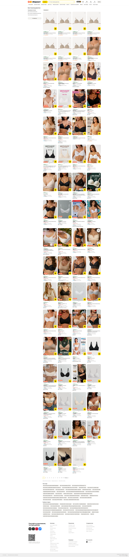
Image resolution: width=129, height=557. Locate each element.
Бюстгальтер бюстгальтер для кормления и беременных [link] (48, 250)
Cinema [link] (74, 221)
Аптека (51, 535)
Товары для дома (53, 534)
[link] (51, 485)
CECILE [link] (88, 194)
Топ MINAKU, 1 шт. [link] (62, 303)
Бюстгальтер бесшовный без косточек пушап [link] (93, 194)
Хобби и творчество (53, 538)
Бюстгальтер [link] (77, 58)
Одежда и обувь (52, 532)
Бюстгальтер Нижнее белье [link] (50, 221)
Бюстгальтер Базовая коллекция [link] (63, 138)
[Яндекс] (126, 555)
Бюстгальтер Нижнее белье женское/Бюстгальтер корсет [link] (93, 331)
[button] (46, 10)
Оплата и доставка (72, 526)
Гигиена (51, 529)
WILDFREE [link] (74, 110)
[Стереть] (73, 2)
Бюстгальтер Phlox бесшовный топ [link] (64, 250)
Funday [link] (88, 358)
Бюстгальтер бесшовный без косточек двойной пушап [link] (64, 359)
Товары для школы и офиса (54, 543)
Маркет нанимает (89, 531)
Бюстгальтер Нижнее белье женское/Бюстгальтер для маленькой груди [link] (50, 386)
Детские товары (52, 549)
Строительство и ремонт (54, 547)
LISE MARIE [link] (89, 221)
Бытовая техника (53, 528)
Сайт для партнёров (72, 546)
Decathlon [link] (45, 58)
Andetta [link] (45, 221)
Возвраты (70, 531)
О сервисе (70, 529)
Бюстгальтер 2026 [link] (63, 194)
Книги (51, 541)
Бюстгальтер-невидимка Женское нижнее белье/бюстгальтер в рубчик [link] (79, 195)
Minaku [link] (59, 303)
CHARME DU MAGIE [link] (90, 58)
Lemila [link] (88, 249)
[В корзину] (55, 28)
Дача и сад (52, 540)
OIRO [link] (59, 249)
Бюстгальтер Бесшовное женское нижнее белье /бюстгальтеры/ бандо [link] (49, 414)
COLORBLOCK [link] (46, 249)
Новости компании (89, 525)
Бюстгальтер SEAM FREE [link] (49, 83)
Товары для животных (53, 546)
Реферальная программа (90, 526)
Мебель (51, 526)
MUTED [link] (45, 83)
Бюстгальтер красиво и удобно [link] (63, 278)
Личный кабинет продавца (73, 541)
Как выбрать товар (72, 525)
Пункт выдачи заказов (90, 529)
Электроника (52, 531)
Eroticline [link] (60, 194)
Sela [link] (44, 303)
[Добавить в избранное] (55, 13)
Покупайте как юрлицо (72, 528)
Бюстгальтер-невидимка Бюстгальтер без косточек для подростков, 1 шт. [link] (64, 111)
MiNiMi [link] (74, 358)
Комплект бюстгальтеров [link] (64, 441)
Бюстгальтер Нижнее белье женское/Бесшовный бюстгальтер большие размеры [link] (79, 111)
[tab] (31, 4)
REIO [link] (88, 110)
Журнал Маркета (71, 532)
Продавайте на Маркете (72, 543)
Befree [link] (45, 441)
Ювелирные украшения (54, 550)
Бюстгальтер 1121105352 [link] (50, 58)
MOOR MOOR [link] (89, 83)
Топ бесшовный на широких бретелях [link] (79, 222)
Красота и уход (52, 537)
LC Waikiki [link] (60, 221)
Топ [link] (45, 303)
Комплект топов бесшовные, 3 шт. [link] (79, 386)
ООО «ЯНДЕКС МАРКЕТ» (124, 554)
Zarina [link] (88, 441)
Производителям (89, 528)
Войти (99, 1)
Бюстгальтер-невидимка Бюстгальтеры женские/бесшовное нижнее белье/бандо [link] (79, 442)
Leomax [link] (59, 277)
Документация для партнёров (73, 544)
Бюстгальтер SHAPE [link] (77, 83)
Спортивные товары (53, 544)
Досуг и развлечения (53, 525)
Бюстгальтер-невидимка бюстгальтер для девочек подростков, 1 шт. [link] (64, 166)
